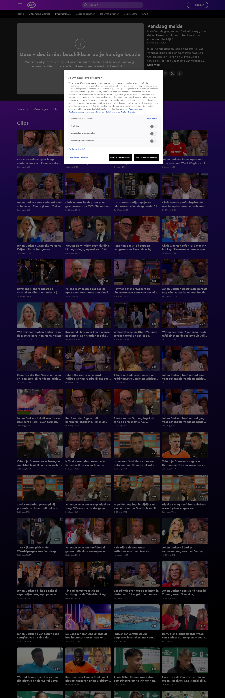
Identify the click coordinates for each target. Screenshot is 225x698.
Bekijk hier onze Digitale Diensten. (121, 112)
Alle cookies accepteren (146, 157)
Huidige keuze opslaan (120, 157)
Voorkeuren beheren (79, 157)
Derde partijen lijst (76, 149)
